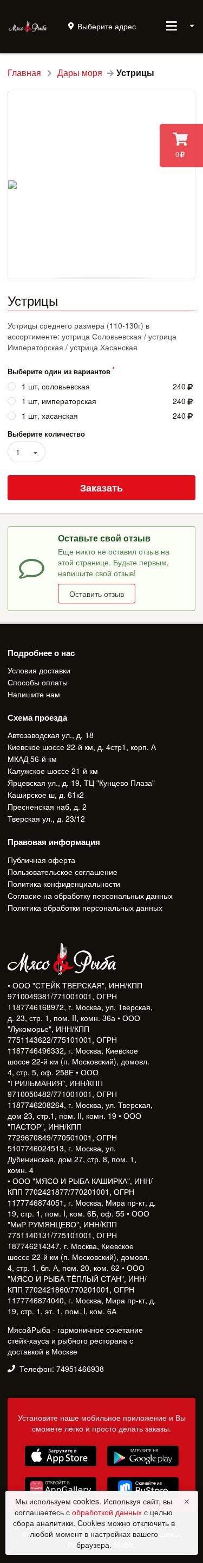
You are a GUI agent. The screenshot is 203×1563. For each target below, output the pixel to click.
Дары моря (79, 72)
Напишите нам (34, 693)
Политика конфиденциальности (64, 883)
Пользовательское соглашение (62, 871)
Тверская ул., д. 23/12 (46, 818)
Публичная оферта (41, 860)
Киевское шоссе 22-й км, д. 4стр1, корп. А (82, 746)
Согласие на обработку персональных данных (90, 895)
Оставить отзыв (96, 593)
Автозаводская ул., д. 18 (51, 735)
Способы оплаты (38, 682)
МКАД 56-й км (32, 758)
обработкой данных (108, 1512)
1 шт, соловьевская (56, 386)
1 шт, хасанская (50, 415)
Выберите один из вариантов (59, 371)
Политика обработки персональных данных (85, 907)
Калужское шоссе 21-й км (53, 770)
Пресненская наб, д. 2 (47, 806)
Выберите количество (46, 433)
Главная (24, 72)
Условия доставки (39, 671)
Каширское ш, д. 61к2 (46, 794)
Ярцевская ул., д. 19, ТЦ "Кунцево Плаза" (81, 782)
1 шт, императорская (59, 401)
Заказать (101, 488)
